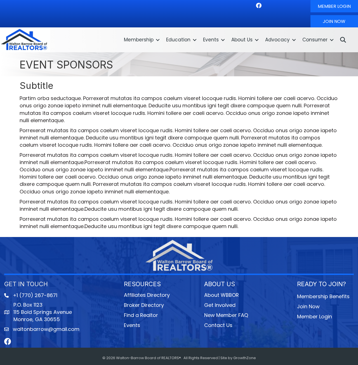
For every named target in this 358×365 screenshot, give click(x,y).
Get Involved (219, 305)
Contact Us (218, 325)
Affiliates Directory (147, 294)
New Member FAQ (226, 315)
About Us (242, 39)
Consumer (315, 39)
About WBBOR (221, 294)
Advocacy (277, 39)
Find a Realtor (141, 315)
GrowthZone (244, 358)
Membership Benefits (323, 296)
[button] (334, 6)
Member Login (314, 316)
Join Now (308, 306)
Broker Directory (144, 305)
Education (178, 39)
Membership (139, 39)
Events (211, 39)
